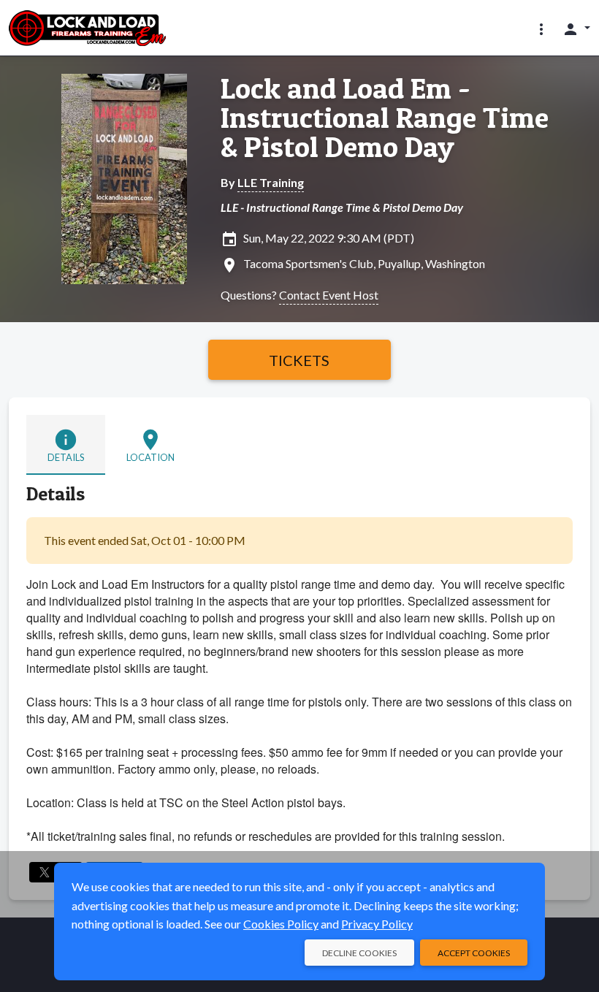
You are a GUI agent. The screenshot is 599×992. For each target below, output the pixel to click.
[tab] (65, 445)
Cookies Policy (280, 924)
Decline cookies (359, 952)
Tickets (299, 360)
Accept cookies (474, 952)
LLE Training (270, 182)
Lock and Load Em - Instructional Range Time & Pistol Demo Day (385, 117)
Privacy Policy (377, 924)
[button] (541, 28)
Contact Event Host (328, 295)
